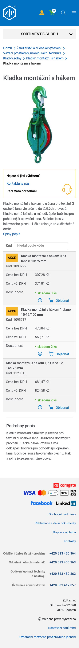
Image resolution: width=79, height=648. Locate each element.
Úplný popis (11, 234)
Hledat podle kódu (30, 245)
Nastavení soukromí (62, 628)
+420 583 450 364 (63, 553)
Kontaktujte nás (18, 183)
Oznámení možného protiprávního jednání (47, 637)
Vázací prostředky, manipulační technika (32, 53)
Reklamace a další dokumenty (55, 523)
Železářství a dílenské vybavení (39, 48)
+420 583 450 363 (63, 562)
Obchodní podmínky (62, 514)
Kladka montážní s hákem (22, 63)
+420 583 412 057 (63, 585)
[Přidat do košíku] (40, 300)
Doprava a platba (64, 532)
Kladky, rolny (12, 58)
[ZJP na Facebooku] (41, 504)
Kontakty (70, 541)
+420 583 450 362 (63, 574)
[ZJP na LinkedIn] (64, 504)
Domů (8, 48)
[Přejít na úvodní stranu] (9, 13)
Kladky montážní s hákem (45, 58)
